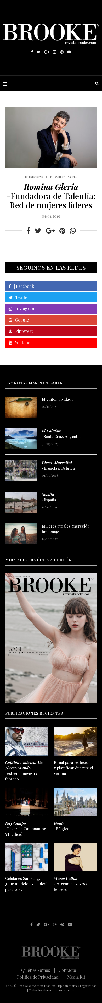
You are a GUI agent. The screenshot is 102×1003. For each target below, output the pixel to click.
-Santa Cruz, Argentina (62, 433)
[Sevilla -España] (21, 502)
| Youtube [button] (21, 342)
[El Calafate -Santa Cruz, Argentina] (21, 438)
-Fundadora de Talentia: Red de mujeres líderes (51, 195)
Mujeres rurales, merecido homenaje (66, 528)
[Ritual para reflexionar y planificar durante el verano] (75, 741)
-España (49, 497)
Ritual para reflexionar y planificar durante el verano (74, 768)
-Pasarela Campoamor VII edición (25, 829)
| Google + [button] (22, 320)
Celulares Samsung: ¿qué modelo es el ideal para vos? (26, 884)
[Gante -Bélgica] (75, 802)
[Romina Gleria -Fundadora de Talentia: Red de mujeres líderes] (51, 137)
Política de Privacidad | (40, 977)
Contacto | (70, 970)
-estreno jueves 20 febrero (70, 884)
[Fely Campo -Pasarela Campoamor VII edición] (26, 802)
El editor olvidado (58, 399)
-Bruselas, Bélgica (58, 465)
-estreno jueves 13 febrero (24, 771)
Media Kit (76, 977)
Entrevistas (34, 177)
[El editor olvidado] (21, 407)
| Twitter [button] (21, 297)
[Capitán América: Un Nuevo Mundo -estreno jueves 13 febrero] (26, 741)
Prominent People (63, 177)
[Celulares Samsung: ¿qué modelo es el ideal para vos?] (26, 857)
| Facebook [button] (22, 286)
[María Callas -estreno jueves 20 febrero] (75, 857)
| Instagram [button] (23, 308)
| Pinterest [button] (22, 331)
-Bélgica (61, 826)
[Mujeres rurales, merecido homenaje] (21, 533)
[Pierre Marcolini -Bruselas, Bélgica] (21, 470)
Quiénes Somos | (38, 970)
